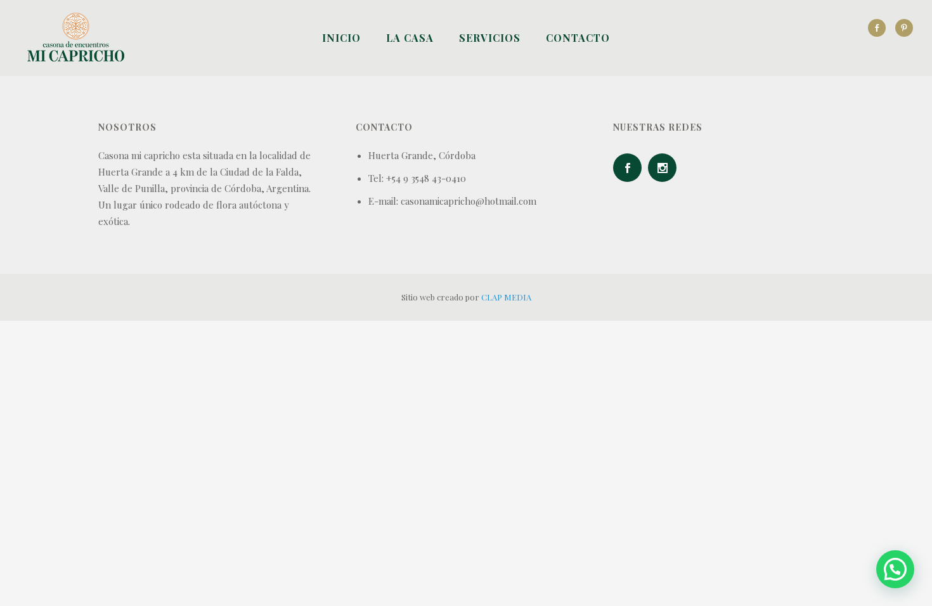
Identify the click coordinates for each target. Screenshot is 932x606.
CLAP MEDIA (506, 297)
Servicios (490, 37)
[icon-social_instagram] (665, 167)
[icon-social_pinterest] (904, 28)
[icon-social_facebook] (880, 28)
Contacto (578, 37)
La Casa (410, 37)
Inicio (341, 37)
